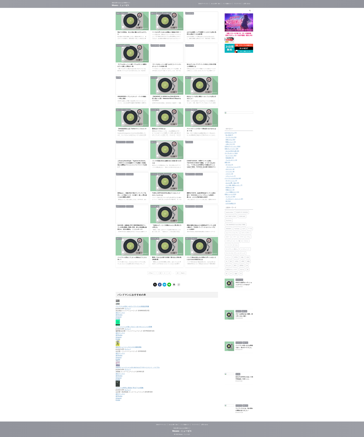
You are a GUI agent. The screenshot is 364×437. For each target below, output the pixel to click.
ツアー (235, 237)
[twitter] (155, 284)
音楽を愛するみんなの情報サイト (182, 428)
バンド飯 (237, 241)
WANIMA (228, 228)
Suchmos (228, 220)
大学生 (236, 261)
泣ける (242, 269)
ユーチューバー (245, 249)
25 (177, 273)
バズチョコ (229, 241)
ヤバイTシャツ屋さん (232, 249)
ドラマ (241, 237)
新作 (235, 265)
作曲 (242, 257)
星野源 (241, 265)
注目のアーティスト (203, 3)
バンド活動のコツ (227, 3)
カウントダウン (245, 232)
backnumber (229, 212)
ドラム (248, 237)
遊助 (236, 273)
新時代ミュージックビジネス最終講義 (128, 347)
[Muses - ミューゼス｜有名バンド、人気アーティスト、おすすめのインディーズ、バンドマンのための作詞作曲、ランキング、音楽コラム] (164, 284)
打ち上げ (228, 265)
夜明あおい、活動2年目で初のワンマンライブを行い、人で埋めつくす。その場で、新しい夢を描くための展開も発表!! (132, 195)
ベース (228, 245)
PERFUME (242, 216)
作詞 (247, 257)
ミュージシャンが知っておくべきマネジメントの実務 (134, 327)
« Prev (150, 273)
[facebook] (160, 284)
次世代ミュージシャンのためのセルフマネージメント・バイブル (138, 367)
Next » (183, 273)
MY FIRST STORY (231, 216)
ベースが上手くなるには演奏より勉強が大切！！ (166, 32)
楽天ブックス (120, 313)
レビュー (228, 257)
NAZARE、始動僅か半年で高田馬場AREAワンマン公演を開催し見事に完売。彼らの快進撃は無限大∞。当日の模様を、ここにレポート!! (132, 227)
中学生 (236, 257)
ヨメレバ (128, 308)
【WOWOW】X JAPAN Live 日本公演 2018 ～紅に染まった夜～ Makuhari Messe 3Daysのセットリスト (166, 98)
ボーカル (235, 245)
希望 (243, 261)
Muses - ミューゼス (120, 5)
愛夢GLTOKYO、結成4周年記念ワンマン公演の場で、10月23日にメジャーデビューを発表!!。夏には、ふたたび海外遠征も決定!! (201, 195)
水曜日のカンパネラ (231, 269)
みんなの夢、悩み (215, 3)
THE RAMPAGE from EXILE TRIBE (235, 224)
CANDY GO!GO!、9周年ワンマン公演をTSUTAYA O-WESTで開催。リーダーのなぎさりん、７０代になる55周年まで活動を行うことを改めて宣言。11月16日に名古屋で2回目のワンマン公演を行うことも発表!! (201, 165)
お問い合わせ (246, 3)
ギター (228, 237)
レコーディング (241, 253)
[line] (169, 284)
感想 (248, 261)
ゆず (243, 228)
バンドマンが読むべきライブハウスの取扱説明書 (132, 306)
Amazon (119, 317)
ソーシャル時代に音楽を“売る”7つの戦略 (129, 388)
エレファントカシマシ (232, 232)
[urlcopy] (179, 284)
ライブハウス (237, 3)
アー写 (250, 228)
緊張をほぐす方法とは (158, 128)
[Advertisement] (239, 82)
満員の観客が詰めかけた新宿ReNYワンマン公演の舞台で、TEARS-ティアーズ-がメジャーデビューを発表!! (201, 227)
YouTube (236, 228)
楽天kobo (119, 315)
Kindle (118, 319)
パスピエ (245, 241)
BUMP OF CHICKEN (242, 212)
